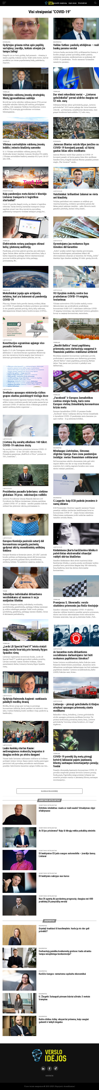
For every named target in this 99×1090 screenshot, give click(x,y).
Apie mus (71, 3)
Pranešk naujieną (59, 3)
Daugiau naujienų (49, 791)
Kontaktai (81, 3)
